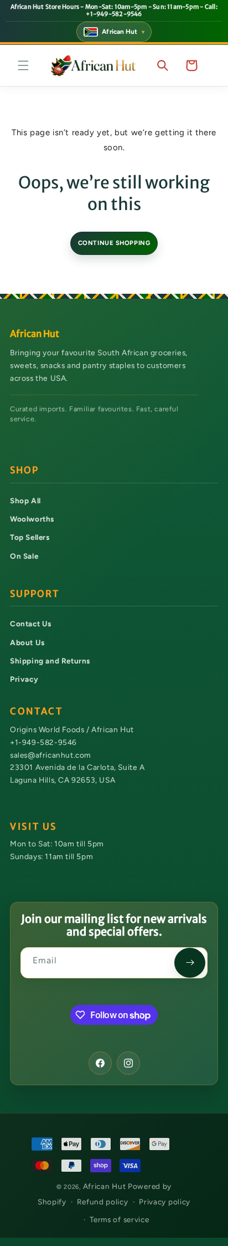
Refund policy (102, 1201)
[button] (23, 65)
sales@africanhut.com (50, 754)
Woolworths (32, 518)
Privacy (24, 679)
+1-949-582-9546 (43, 742)
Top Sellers (30, 537)
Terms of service (119, 1219)
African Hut (105, 1186)
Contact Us (30, 623)
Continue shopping (114, 243)
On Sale (24, 555)
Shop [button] (24, 470)
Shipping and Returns (50, 660)
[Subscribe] (189, 963)
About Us (27, 642)
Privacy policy (164, 1201)
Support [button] (34, 594)
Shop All (25, 500)
